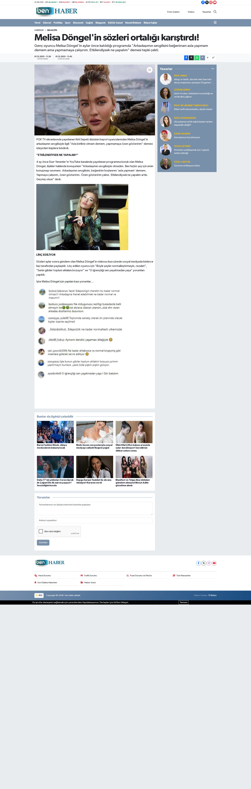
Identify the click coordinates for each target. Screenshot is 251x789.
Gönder (43, 542)
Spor (68, 23)
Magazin (100, 23)
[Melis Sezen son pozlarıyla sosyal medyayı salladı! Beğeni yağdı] (94, 432)
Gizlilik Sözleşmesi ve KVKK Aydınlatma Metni (153, 602)
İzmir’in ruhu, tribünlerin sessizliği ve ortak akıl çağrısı (193, 95)
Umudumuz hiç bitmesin (187, 137)
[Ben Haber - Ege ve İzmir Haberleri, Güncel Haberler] (56, 11)
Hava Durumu (44, 575)
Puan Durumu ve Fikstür (141, 575)
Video (191, 12)
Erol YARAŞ (180, 76)
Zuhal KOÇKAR (182, 134)
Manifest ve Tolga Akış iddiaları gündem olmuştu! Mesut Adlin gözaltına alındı (133, 483)
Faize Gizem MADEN (185, 118)
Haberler (39, 30)
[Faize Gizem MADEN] (166, 121)
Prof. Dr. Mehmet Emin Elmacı (191, 105)
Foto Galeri (173, 12)
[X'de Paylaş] (191, 57)
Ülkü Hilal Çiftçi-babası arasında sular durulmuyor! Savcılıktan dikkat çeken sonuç (133, 448)
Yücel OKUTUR (182, 162)
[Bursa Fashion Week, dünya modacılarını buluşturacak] (55, 432)
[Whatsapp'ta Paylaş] (196, 57)
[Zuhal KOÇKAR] (166, 135)
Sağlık (89, 23)
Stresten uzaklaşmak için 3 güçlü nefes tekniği (191, 151)
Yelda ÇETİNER (182, 146)
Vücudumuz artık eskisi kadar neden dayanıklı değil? (193, 123)
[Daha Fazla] (202, 57)
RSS (40, 595)
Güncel (47, 23)
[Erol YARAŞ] (166, 79)
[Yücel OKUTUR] (166, 163)
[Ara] (215, 12)
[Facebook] (198, 563)
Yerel (37, 23)
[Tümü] (212, 69)
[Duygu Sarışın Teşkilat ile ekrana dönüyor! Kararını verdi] (94, 467)
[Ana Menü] (215, 23)
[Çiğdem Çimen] (166, 93)
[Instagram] (209, 563)
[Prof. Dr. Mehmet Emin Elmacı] (166, 107)
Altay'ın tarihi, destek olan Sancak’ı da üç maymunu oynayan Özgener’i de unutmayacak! (193, 81)
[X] (203, 563)
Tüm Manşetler (183, 575)
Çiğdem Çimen (182, 90)
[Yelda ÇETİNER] (166, 149)
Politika (58, 23)
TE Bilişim (212, 595)
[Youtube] (214, 563)
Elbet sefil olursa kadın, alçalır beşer (193, 109)
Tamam (184, 602)
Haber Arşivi (90, 582)
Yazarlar (206, 12)
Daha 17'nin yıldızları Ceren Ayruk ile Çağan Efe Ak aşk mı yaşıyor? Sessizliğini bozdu (55, 483)
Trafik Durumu (90, 575)
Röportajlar (150, 23)
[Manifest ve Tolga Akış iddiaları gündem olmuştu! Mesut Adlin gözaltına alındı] (134, 467)
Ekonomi (78, 23)
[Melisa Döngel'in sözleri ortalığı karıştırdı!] (94, 100)
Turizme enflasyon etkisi (187, 165)
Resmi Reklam (133, 23)
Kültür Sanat (115, 23)
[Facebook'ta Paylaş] (186, 57)
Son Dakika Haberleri (47, 582)
